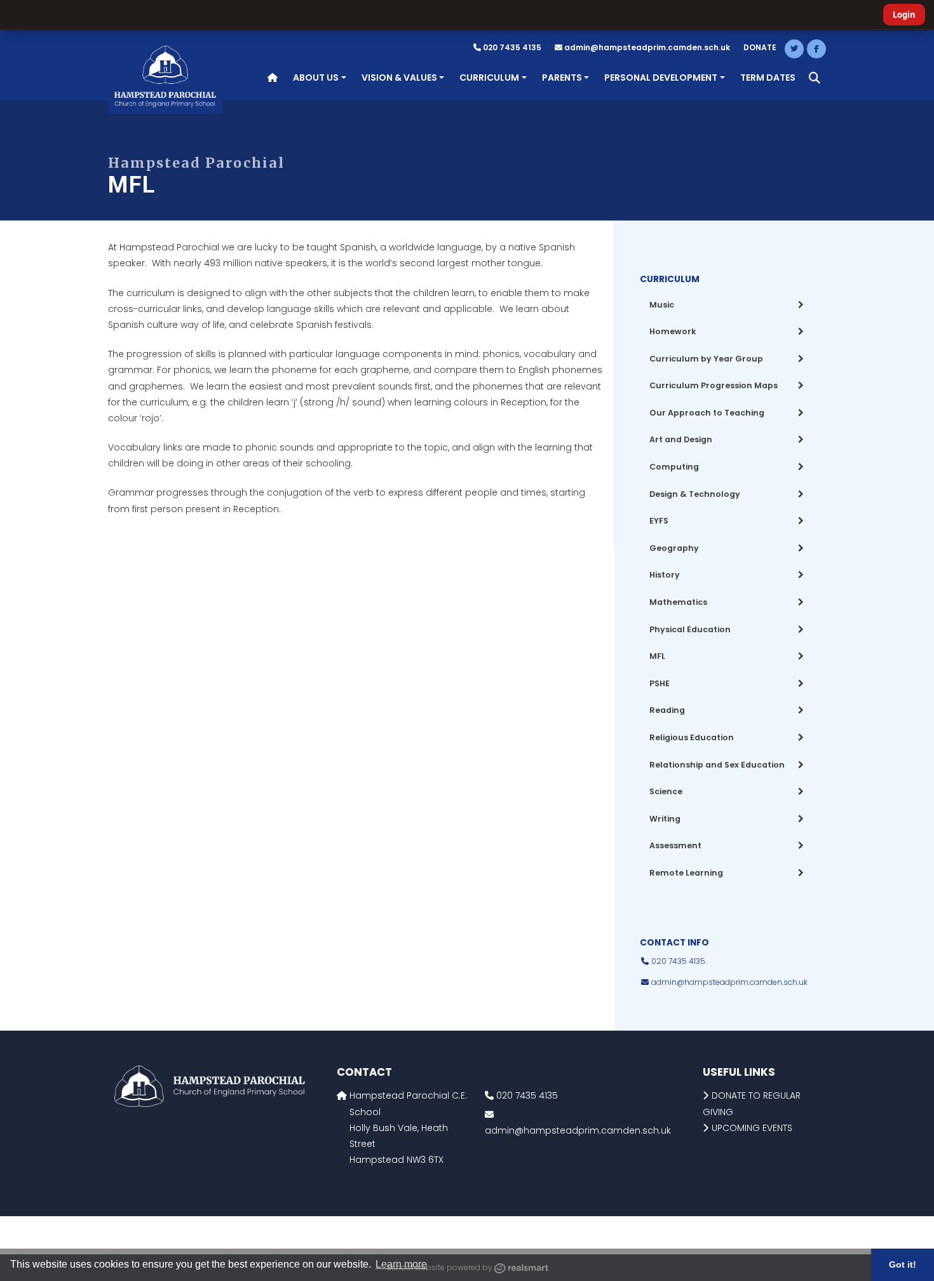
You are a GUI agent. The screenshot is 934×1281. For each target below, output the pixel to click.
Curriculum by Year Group (706, 358)
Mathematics (678, 602)
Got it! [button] (902, 1264)
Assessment (675, 845)
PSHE (659, 683)
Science (665, 791)
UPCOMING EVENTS (752, 1128)
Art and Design (680, 439)
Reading (667, 710)
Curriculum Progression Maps (713, 385)
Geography (674, 548)
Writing (664, 818)
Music (661, 304)
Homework (672, 331)
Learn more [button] (401, 1264)
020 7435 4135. (678, 961)
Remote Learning (686, 872)
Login (904, 14)
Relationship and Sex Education (717, 764)
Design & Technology (694, 494)
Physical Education (690, 629)
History (664, 574)
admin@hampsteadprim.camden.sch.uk (647, 47)
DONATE (759, 47)
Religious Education (691, 737)
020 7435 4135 (511, 47)
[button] (814, 78)
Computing (674, 466)
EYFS (658, 520)
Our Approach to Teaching (706, 412)
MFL (657, 656)
